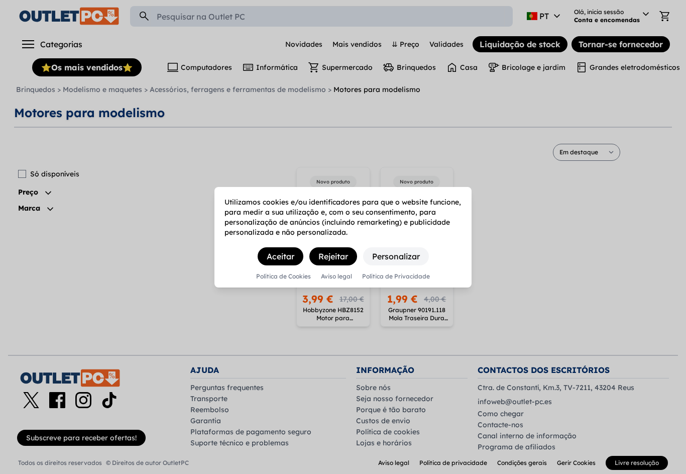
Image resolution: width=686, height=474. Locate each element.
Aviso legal (336, 276)
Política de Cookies (283, 276)
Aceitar (280, 256)
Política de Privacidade (396, 276)
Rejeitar (333, 256)
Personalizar (396, 256)
